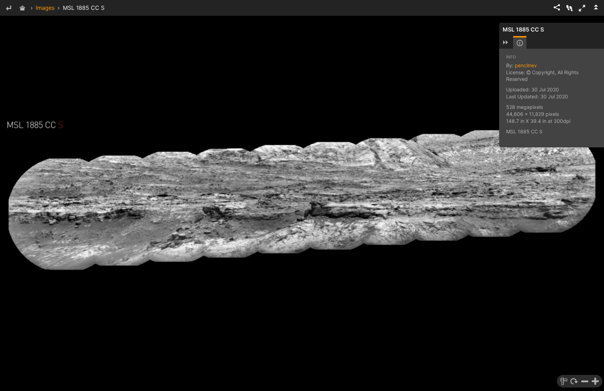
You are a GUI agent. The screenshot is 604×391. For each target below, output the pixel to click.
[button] (582, 8)
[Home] (22, 8)
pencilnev (526, 65)
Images (45, 7)
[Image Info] (519, 43)
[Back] (8, 8)
